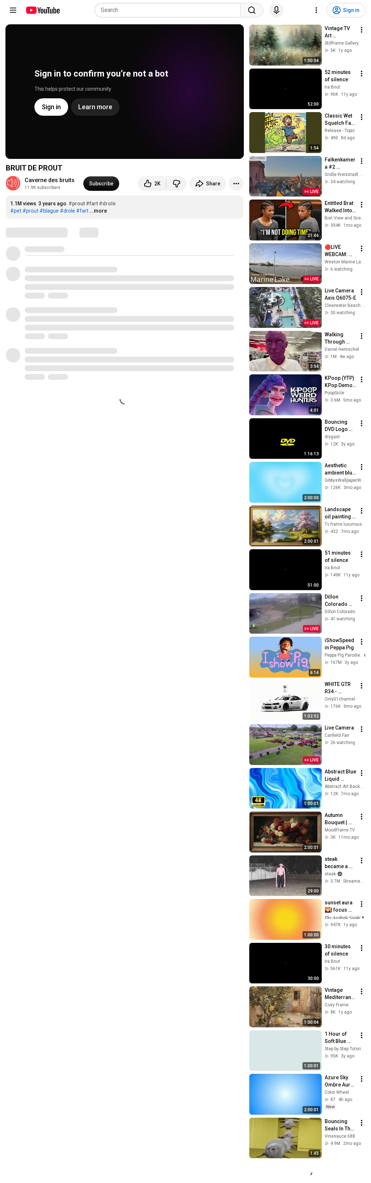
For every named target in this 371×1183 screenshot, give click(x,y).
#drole (107, 203)
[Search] (251, 10)
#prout (76, 203)
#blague (49, 211)
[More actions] (236, 183)
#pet (15, 211)
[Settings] (316, 10)
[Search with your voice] (276, 10)
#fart (92, 203)
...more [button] (98, 211)
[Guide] (13, 10)
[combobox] (170, 10)
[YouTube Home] (42, 10)
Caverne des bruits (50, 180)
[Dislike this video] (176, 183)
